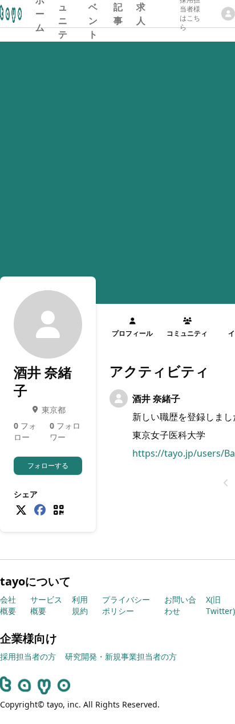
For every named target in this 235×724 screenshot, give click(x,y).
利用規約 (80, 605)
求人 (140, 14)
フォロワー (65, 431)
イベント (93, 13)
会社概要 (8, 605)
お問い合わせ (180, 605)
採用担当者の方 (28, 656)
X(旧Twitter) (220, 605)
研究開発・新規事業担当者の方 (121, 656)
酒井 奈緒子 (156, 398)
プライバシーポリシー (126, 605)
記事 (118, 14)
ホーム (39, 13)
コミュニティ (62, 13)
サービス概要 (46, 605)
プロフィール (132, 333)
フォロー (25, 431)
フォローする (47, 465)
